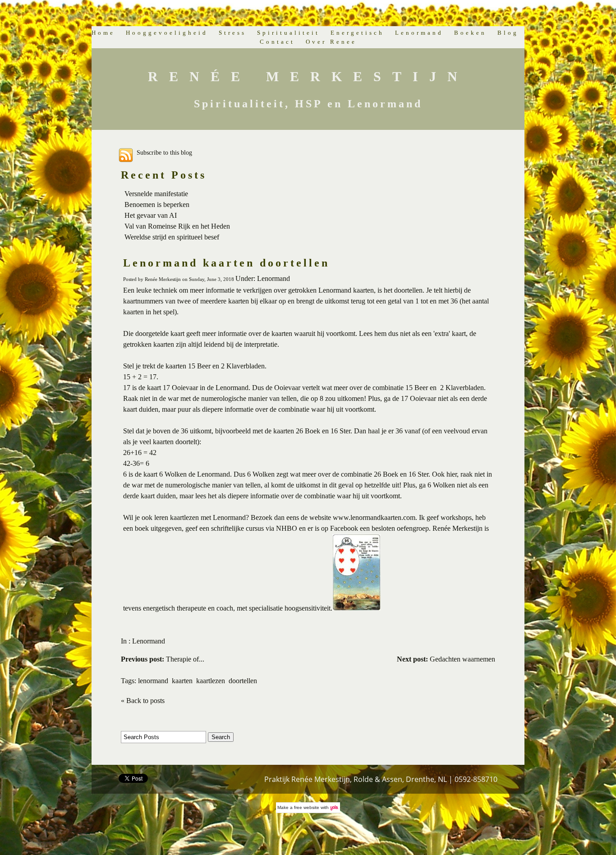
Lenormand (419, 32)
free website (306, 807)
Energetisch (357, 32)
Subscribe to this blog (164, 152)
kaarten (182, 681)
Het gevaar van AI (150, 215)
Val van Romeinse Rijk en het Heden (177, 226)
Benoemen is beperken (156, 204)
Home (103, 32)
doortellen (243, 681)
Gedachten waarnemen (446, 659)
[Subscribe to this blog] (126, 155)
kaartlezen (210, 681)
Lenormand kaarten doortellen (226, 263)
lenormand (153, 681)
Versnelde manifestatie (156, 194)
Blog (508, 32)
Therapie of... (162, 659)
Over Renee (331, 41)
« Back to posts (143, 700)
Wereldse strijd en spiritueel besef (171, 237)
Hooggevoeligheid (167, 32)
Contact (277, 41)
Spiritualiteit (288, 32)
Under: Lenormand (262, 278)
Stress (232, 32)
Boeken (470, 32)
